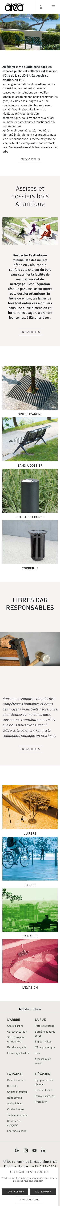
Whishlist (41, 6)
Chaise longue (15, 1109)
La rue (40, 1020)
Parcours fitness (44, 1096)
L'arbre (13, 1020)
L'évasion (42, 1074)
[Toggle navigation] (53, 6)
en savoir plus (30, 748)
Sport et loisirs (43, 1090)
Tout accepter (15, 1191)
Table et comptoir (17, 1115)
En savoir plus (30, 159)
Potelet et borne (44, 1025)
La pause (14, 1074)
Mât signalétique (45, 1047)
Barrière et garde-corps (45, 1033)
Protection (41, 1101)
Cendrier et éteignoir (14, 1123)
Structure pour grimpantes (16, 1039)
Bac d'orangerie (16, 1047)
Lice (37, 1053)
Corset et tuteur (17, 1031)
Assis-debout (15, 1103)
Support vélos (43, 1041)
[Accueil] (14, 8)
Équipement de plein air (44, 1082)
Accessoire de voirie (43, 1061)
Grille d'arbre (15, 1025)
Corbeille (12, 1086)
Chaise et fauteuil (17, 1091)
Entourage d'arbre (18, 1053)
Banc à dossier (16, 1080)
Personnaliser (29, 1199)
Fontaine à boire (16, 1130)
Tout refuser (43, 1191)
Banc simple (14, 1097)
